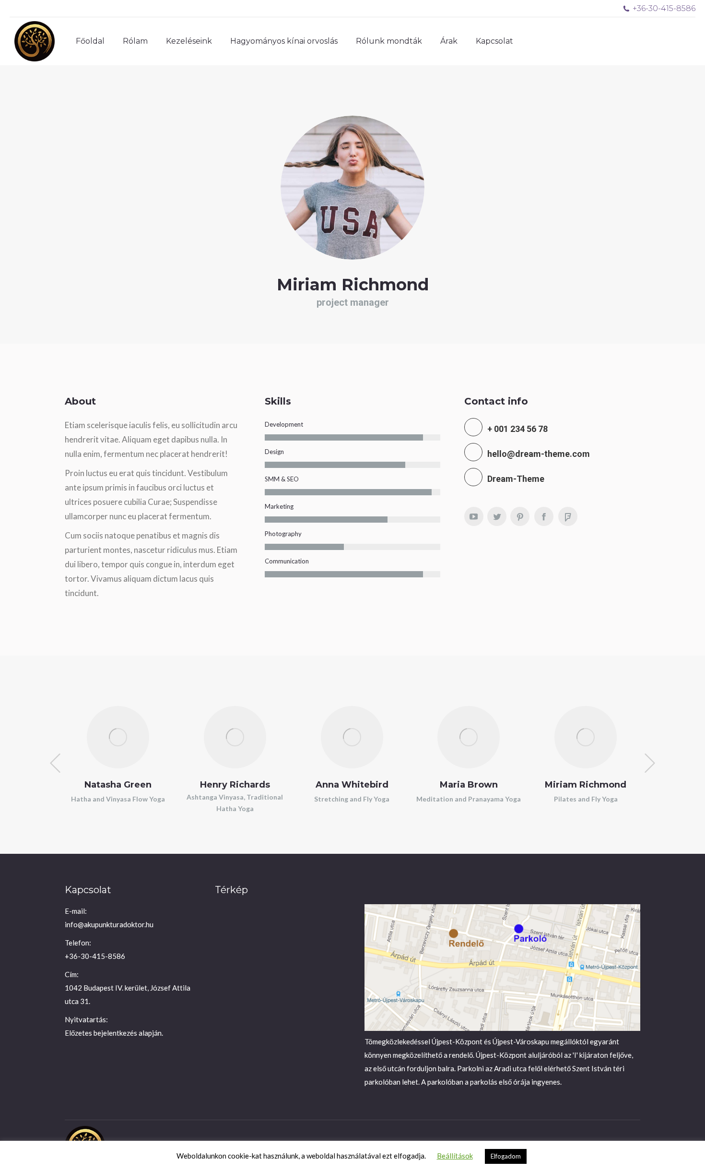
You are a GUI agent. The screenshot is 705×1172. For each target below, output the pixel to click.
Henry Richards (235, 784)
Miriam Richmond (585, 784)
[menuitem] (90, 41)
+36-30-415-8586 (664, 8)
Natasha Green (118, 784)
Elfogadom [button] (506, 1156)
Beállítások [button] (455, 1155)
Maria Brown (469, 784)
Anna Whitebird (352, 784)
